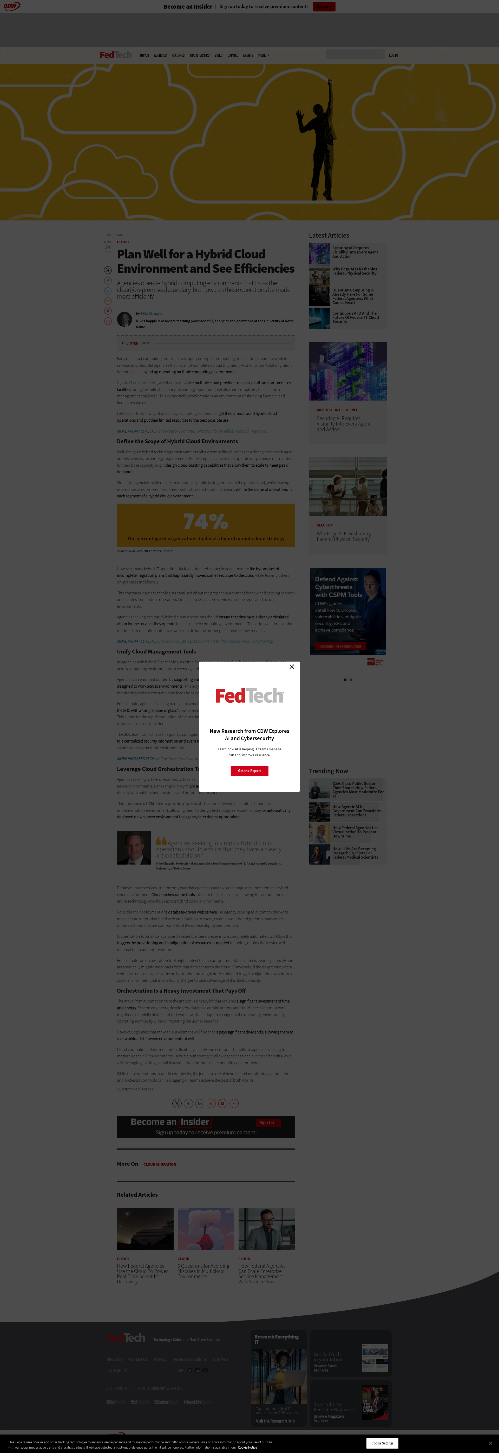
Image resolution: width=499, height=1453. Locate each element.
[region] (249, 1444)
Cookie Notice (247, 1447)
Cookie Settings (382, 1443)
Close (292, 667)
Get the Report (249, 770)
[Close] (490, 1443)
